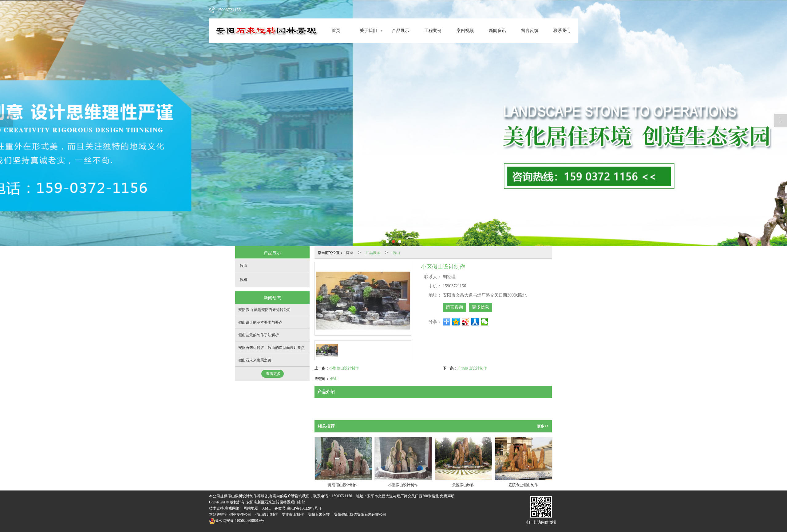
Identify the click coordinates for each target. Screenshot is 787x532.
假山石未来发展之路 (254, 360)
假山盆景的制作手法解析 (258, 335)
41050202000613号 (239, 520)
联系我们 (562, 30)
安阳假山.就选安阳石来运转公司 (264, 310)
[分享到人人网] (475, 321)
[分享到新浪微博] (465, 321)
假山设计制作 (266, 514)
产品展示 (400, 30)
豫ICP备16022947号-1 (304, 508)
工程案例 (432, 30)
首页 (336, 30)
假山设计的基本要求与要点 (260, 322)
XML (266, 508)
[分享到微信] (484, 321)
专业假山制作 (293, 514)
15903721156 (342, 496)
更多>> (543, 426)
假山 (396, 252)
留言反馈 (529, 30)
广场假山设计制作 (472, 367)
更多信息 (480, 307)
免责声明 (447, 496)
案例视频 (465, 30)
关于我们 (368, 30)
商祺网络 (232, 508)
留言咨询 (454, 307)
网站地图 (250, 508)
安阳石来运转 (319, 514)
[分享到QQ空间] (456, 321)
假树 (243, 280)
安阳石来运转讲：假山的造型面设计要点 (271, 347)
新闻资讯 (497, 30)
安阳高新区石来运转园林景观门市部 (275, 502)
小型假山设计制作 (344, 367)
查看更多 (273, 374)
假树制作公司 (240, 514)
